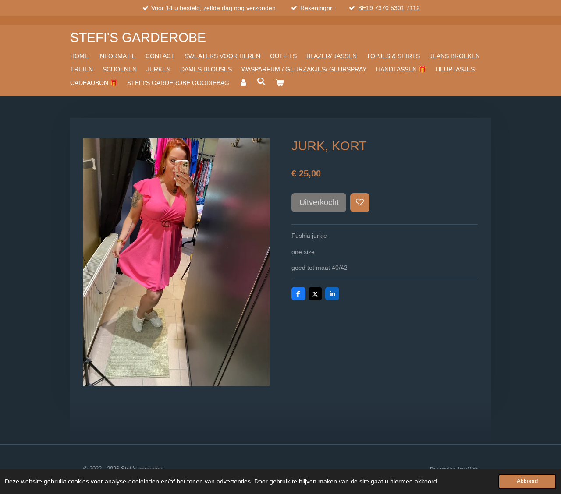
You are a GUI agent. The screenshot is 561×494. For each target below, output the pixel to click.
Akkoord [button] (527, 481)
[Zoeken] (261, 81)
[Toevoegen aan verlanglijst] (359, 202)
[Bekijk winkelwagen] (279, 82)
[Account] (243, 82)
